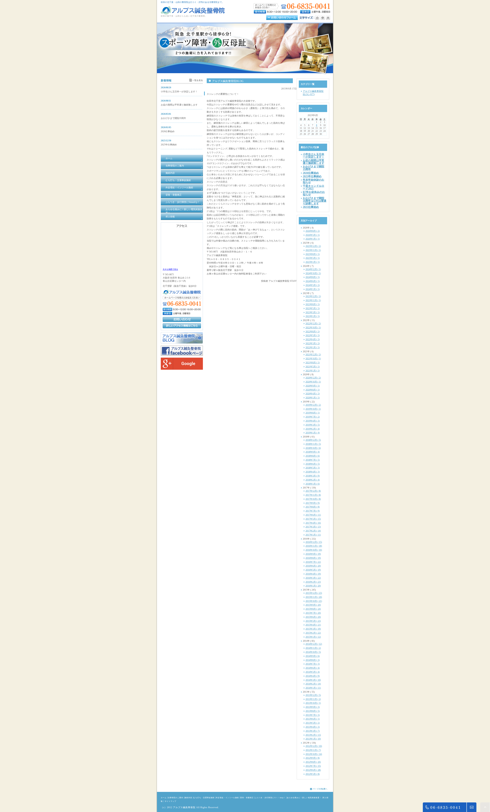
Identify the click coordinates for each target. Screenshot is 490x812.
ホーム (164, 798)
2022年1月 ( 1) (312, 347)
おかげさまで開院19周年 (173, 118)
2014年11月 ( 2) (313, 648)
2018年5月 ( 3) (312, 467)
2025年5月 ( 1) (312, 258)
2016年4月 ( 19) (313, 574)
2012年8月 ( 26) (313, 762)
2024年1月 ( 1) (312, 289)
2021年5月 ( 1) (312, 366)
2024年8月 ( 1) (312, 277)
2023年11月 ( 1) (313, 300)
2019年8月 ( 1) (312, 412)
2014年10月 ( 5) (313, 652)
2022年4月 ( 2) (312, 339)
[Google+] (182, 369)
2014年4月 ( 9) (312, 676)
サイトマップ (170, 801)
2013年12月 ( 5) (313, 695)
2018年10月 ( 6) (313, 448)
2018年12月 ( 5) (313, 440)
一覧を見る (197, 80)
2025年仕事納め (169, 144)
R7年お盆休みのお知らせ (314, 193)
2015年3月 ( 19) (313, 629)
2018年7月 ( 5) (312, 460)
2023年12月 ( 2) (313, 296)
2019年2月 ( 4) (312, 429)
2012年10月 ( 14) (313, 754)
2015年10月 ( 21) (313, 601)
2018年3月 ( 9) (312, 475)
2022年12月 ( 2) (313, 323)
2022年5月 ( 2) (312, 335)
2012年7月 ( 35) (313, 766)
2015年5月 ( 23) (313, 621)
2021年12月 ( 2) (313, 354)
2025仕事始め (311, 206)
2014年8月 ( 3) (312, 660)
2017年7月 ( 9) (312, 511)
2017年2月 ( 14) (313, 530)
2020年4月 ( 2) (312, 393)
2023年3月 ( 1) (312, 312)
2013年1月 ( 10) (313, 738)
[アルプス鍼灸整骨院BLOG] (182, 343)
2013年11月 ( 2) (313, 699)
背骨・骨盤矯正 (247, 798)
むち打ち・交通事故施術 (204, 798)
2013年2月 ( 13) (313, 735)
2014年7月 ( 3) (312, 664)
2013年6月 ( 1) (312, 719)
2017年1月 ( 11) (313, 534)
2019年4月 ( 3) (312, 421)
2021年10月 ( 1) (313, 358)
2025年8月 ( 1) (312, 254)
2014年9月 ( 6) (312, 656)
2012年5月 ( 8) (312, 774)
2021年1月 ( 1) (312, 370)
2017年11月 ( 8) (313, 495)
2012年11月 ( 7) (313, 750)
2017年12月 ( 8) (313, 491)
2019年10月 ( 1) (313, 409)
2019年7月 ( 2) (312, 416)
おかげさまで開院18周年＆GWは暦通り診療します (314, 201)
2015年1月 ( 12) (313, 637)
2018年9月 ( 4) (312, 452)
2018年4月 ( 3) (312, 471)
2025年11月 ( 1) (313, 250)
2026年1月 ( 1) (312, 239)
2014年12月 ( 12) (313, 644)
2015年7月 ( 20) (313, 613)
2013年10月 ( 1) (313, 703)
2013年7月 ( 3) (312, 715)
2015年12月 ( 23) (313, 593)
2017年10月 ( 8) (313, 499)
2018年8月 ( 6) (312, 456)
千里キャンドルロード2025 (313, 187)
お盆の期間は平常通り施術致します (179, 104)
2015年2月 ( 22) (313, 633)
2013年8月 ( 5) (312, 711)
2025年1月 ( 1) (312, 262)
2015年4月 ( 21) (313, 625)
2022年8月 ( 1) (312, 331)
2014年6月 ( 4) (312, 668)
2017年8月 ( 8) (312, 507)
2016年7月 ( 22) (313, 562)
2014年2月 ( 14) (313, 684)
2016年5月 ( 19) (313, 570)
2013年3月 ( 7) (312, 731)
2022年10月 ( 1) (313, 327)
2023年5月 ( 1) (312, 308)
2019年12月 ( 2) (313, 405)
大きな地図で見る (170, 269)
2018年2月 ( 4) (312, 480)
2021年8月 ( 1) (312, 362)
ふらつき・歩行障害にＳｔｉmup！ (270, 798)
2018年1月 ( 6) (312, 484)
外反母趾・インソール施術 (227, 798)
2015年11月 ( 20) (313, 597)
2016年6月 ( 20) (313, 566)
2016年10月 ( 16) (313, 550)
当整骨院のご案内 (175, 798)
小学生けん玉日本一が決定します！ (179, 91)
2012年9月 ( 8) (312, 758)
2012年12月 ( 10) (313, 746)
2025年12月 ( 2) (313, 246)
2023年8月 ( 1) (312, 304)
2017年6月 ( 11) (313, 515)
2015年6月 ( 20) (313, 617)
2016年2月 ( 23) (313, 582)
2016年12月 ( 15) (313, 542)
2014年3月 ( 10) (313, 680)
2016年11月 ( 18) (313, 546)
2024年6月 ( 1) (312, 281)
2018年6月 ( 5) (312, 464)
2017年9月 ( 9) (312, 503)
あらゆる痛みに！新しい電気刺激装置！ (304, 798)
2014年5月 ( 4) (312, 672)
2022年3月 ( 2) (312, 343)
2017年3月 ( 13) (313, 526)
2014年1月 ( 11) (313, 688)
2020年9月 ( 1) (312, 385)
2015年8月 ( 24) (313, 609)
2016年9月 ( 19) (313, 554)
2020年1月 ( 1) (312, 397)
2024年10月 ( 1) (313, 273)
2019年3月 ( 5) (312, 425)
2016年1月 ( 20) (313, 585)
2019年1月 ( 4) (312, 432)
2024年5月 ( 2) (312, 285)
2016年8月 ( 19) (313, 558)
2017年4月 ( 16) (313, 523)
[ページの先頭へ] (321, 789)
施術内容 (188, 798)
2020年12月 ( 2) (313, 377)
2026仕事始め (168, 131)
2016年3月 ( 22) (313, 578)
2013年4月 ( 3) (312, 727)
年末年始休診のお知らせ (313, 181)
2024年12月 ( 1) (313, 269)
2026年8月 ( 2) (312, 231)
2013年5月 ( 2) (312, 723)
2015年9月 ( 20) (313, 605)
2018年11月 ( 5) (313, 444)
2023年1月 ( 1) (312, 316)
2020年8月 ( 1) (312, 389)
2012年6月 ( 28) (313, 770)
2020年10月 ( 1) (313, 381)
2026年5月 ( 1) (312, 235)
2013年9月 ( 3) (312, 707)
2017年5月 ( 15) (313, 519)
